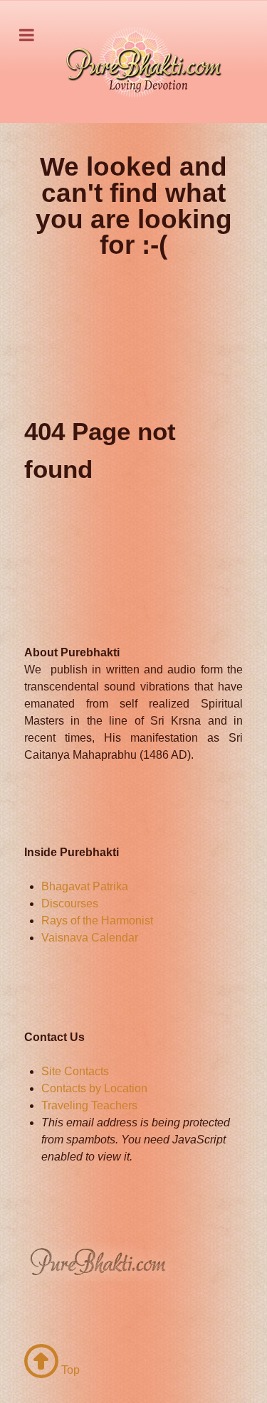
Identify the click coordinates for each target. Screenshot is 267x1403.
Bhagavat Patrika (84, 886)
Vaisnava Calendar (89, 938)
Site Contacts (75, 1071)
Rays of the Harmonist (97, 920)
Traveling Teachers (89, 1105)
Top (69, 1370)
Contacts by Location (94, 1088)
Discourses (69, 903)
